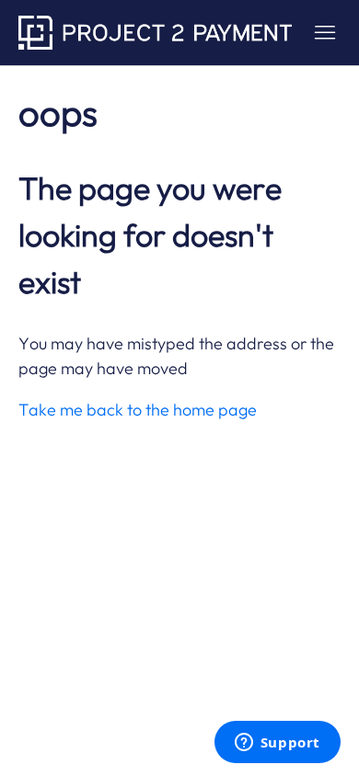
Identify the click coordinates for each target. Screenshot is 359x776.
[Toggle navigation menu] (324, 33)
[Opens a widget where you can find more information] (277, 744)
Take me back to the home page (137, 409)
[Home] (155, 33)
